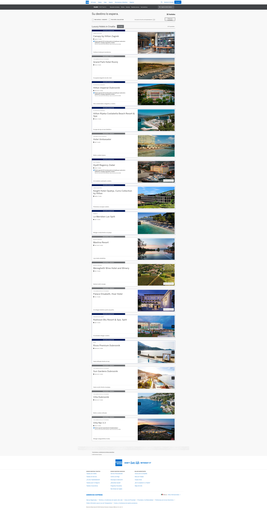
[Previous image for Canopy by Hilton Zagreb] (139, 43)
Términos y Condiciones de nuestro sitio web (111, 500)
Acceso (178, 2)
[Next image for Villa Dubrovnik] (173, 403)
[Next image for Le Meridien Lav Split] (173, 223)
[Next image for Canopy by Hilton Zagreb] (173, 43)
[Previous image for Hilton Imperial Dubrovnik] (139, 94)
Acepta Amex (138, 479)
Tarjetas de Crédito (91, 473)
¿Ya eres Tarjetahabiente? (93, 479)
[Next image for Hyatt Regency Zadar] (173, 171)
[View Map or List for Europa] (120, 26)
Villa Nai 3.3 (99, 423)
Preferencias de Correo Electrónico (164, 500)
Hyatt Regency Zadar (104, 165)
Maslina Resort (101, 242)
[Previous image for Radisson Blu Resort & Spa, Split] (139, 326)
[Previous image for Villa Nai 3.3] (139, 429)
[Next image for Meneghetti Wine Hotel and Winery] (173, 274)
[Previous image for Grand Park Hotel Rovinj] (139, 68)
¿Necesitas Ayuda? (115, 482)
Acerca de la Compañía (141, 473)
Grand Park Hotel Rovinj (105, 62)
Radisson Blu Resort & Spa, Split (110, 319)
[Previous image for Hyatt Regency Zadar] (139, 171)
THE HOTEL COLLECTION (117, 19)
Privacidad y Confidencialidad (145, 500)
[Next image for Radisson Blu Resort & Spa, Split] (173, 326)
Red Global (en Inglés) (116, 489)
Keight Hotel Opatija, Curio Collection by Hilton (112, 192)
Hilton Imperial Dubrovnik (106, 87)
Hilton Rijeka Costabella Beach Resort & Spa (114, 114)
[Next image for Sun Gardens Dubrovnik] (173, 378)
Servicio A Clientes (169, 2)
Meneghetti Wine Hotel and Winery (111, 268)
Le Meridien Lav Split (104, 216)
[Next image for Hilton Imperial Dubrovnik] (173, 94)
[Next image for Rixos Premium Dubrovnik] (173, 352)
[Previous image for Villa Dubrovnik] (139, 403)
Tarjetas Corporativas (92, 485)
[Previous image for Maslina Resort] (139, 249)
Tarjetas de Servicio (91, 476)
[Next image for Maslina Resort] (173, 249)
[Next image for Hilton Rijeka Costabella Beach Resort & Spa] (173, 120)
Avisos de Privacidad (129, 500)
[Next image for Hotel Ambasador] (173, 146)
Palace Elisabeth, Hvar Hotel (108, 294)
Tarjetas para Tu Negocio (93, 482)
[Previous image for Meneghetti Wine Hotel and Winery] (139, 274)
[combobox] (168, 7)
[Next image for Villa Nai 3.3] (173, 429)
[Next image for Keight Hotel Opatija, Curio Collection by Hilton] (173, 197)
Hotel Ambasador (102, 139)
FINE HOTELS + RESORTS (100, 19)
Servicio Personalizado (117, 473)
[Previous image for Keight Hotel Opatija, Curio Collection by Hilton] (139, 197)
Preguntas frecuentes (116, 485)
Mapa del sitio (138, 485)
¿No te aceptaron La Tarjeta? (142, 482)
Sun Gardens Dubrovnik (105, 371)
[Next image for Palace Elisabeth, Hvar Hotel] (173, 300)
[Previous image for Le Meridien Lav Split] (139, 223)
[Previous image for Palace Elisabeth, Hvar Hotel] (139, 300)
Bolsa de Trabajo (139, 476)
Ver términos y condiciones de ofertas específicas (103, 452)
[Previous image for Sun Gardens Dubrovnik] (139, 378)
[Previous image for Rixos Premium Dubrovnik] (139, 352)
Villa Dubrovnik (101, 397)
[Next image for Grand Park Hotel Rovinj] (173, 68)
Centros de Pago (115, 476)
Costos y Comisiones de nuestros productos (125, 503)
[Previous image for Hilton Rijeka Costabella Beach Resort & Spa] (139, 120)
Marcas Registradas (91, 500)
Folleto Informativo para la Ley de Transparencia (99, 503)
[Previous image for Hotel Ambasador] (139, 146)
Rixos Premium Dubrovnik (106, 345)
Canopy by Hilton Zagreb (106, 36)
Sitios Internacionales (173, 494)
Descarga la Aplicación (117, 479)
